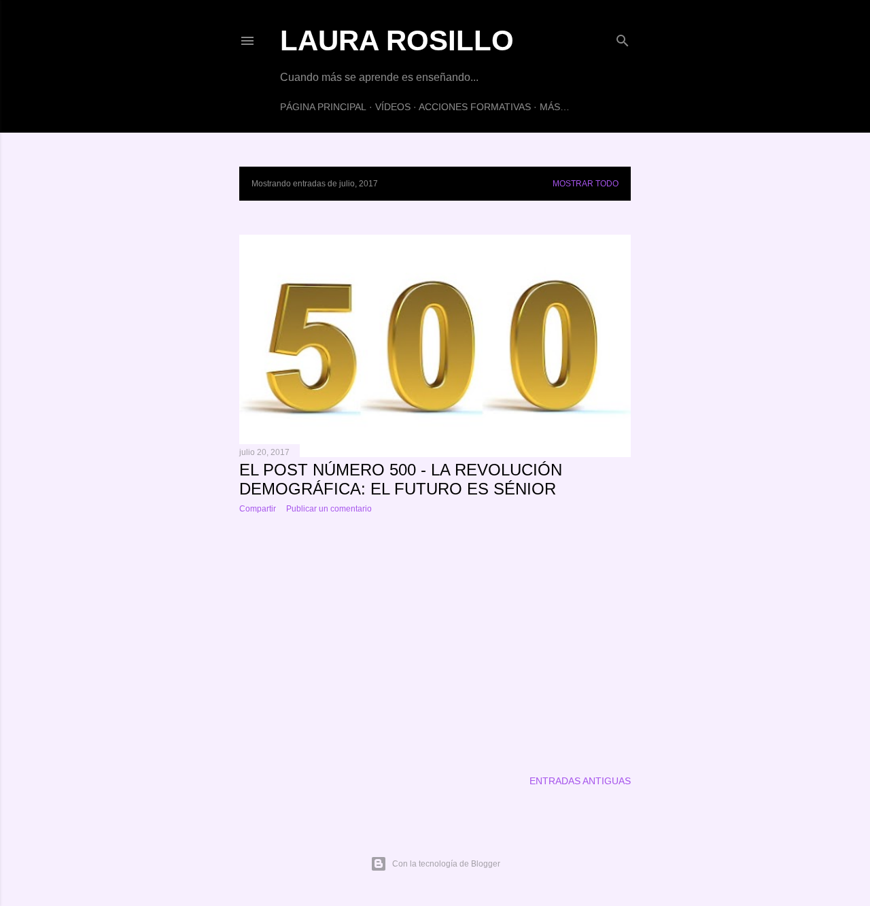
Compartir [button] (257, 509)
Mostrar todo (586, 183)
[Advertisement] (435, 643)
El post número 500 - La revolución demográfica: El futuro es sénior (400, 479)
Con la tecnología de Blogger (446, 864)
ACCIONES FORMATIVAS (475, 106)
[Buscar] (622, 37)
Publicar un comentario (329, 509)
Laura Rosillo (397, 40)
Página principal (323, 106)
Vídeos (393, 106)
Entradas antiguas (580, 780)
